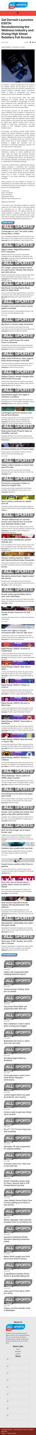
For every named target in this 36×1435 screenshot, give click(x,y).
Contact (18, 1354)
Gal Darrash (5, 131)
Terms (3, 1433)
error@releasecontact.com (9, 211)
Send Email (8, 194)
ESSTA (31, 86)
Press (18, 1349)
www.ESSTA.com (6, 183)
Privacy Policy (12, 1433)
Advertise (18, 1351)
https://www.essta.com (14, 198)
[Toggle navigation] (17, 13)
